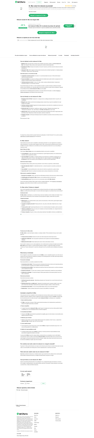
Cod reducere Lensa (23, 374)
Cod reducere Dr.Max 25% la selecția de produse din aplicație (44, 26)
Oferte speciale (52, 2)
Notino (69, 2)
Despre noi (57, 415)
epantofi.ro (36, 418)
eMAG (35, 420)
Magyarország (21, 435)
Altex (35, 428)
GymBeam (36, 431)
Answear (35, 426)
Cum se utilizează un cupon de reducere (37, 55)
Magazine (46, 2)
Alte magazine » (75, 2)
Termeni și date (58, 420)
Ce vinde (60, 55)
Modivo (35, 424)
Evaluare (22, 383)
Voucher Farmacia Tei (28, 374)
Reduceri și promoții (52, 55)
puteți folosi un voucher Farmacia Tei (27, 136)
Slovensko (26, 435)
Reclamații (66, 55)
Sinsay (35, 429)
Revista (58, 2)
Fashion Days (36, 422)
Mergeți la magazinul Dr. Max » (38, 15)
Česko (18, 435)
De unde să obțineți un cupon (21, 55)
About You (64, 2)
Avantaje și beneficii (75, 55)
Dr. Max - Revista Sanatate (21, 405)
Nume (28, 383)
